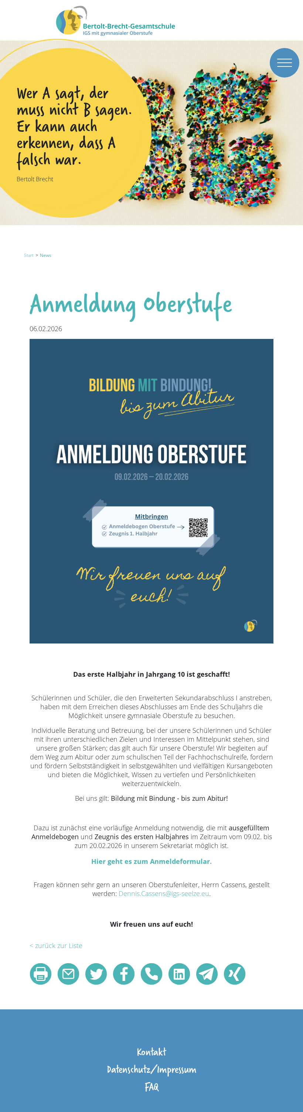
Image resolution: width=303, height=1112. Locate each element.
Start (29, 255)
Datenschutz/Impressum (152, 1069)
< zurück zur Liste (56, 945)
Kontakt (151, 1051)
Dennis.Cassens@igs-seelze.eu (164, 893)
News (45, 255)
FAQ (151, 1086)
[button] (41, 974)
